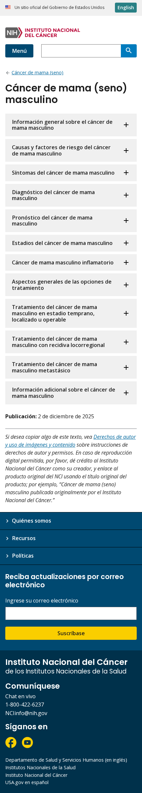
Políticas (23, 555)
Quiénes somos (31, 520)
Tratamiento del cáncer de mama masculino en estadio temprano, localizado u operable (54, 313)
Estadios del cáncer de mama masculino (62, 243)
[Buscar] (129, 50)
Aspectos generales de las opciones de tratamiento (62, 285)
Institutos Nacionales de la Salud (40, 767)
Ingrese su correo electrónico (41, 600)
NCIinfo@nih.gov (26, 713)
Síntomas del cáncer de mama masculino (63, 172)
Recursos (24, 538)
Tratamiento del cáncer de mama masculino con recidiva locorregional (58, 342)
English (126, 7)
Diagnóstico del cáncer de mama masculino (53, 195)
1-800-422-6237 (24, 704)
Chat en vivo (20, 696)
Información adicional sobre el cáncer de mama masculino (63, 392)
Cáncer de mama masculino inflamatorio (63, 262)
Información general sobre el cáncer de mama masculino (62, 125)
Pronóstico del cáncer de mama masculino (52, 220)
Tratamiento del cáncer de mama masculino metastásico (54, 367)
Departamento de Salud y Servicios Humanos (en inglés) (66, 760)
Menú (19, 50)
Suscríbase (71, 633)
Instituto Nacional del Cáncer (36, 775)
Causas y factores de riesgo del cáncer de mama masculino (61, 150)
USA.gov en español (27, 782)
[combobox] (81, 50)
